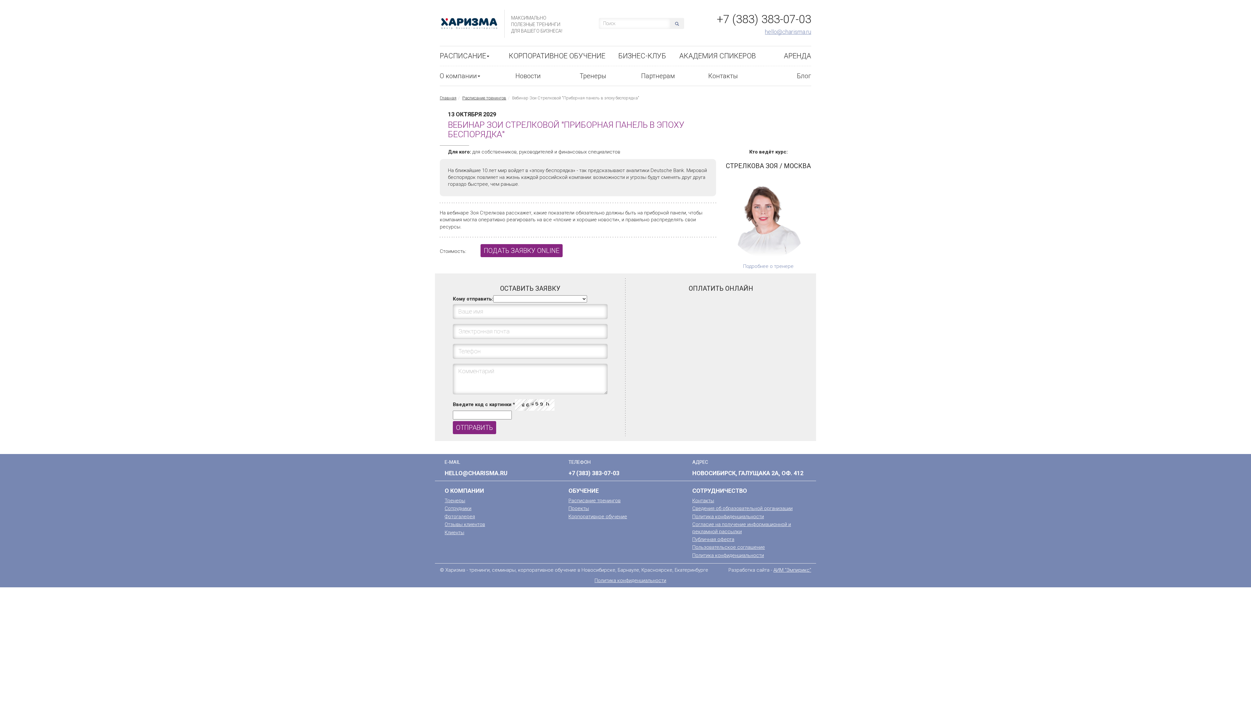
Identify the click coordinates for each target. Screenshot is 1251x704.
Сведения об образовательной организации (742, 508)
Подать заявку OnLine (521, 251)
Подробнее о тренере (768, 266)
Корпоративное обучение (557, 56)
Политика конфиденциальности (728, 517)
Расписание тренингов (484, 97)
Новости (528, 76)
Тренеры (593, 76)
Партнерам (658, 76)
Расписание (463, 56)
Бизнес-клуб (642, 56)
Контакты (723, 76)
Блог (804, 76)
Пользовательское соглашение (728, 547)
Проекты (578, 508)
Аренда (797, 56)
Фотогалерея (460, 517)
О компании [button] (458, 76)
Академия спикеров (717, 56)
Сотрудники (458, 508)
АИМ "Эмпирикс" (792, 570)
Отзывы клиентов (465, 524)
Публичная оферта (713, 539)
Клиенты (454, 532)
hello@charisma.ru (788, 31)
